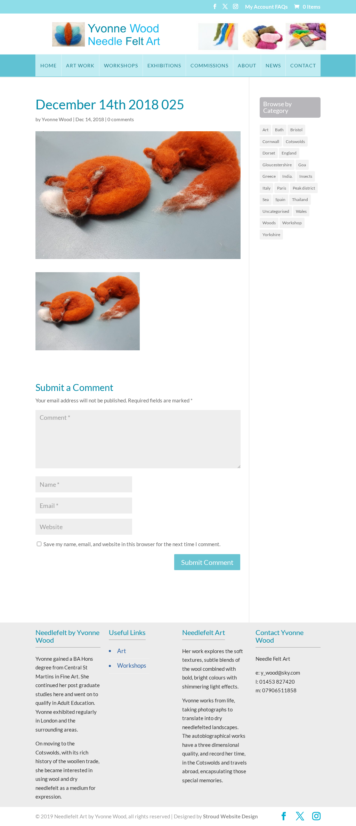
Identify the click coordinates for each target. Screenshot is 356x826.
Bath (279, 129)
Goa (302, 164)
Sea (265, 199)
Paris (281, 188)
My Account (259, 7)
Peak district (304, 188)
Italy (266, 188)
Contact (303, 65)
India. (287, 176)
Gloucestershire (277, 164)
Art (265, 129)
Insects (305, 176)
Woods (269, 222)
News (273, 65)
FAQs (281, 7)
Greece (269, 176)
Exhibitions (164, 65)
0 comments (120, 119)
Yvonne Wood (57, 119)
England (289, 153)
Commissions (209, 65)
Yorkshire (271, 234)
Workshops (121, 65)
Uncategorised (275, 211)
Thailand (300, 199)
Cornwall (270, 141)
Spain (280, 199)
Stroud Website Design (230, 816)
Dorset (268, 153)
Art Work (80, 65)
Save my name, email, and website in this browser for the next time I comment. (131, 544)
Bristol (296, 129)
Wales (301, 211)
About (247, 65)
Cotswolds (295, 141)
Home (48, 65)
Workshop (292, 222)
